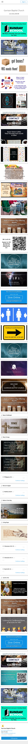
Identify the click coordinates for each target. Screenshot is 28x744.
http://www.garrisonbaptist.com (8, 733)
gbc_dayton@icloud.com (6, 730)
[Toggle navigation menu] (2, 1)
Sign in (24, 2)
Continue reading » (20, 480)
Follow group (14, 738)
